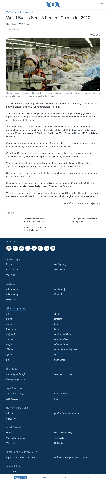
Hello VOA (10, 299)
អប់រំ (7, 360)
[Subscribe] (52, 248)
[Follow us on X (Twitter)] (15, 248)
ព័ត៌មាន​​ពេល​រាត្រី (12, 294)
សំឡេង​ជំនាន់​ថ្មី (59, 289)
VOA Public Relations (15, 438)
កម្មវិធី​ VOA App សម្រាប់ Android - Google (71, 457)
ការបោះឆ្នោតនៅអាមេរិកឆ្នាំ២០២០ (66, 350)
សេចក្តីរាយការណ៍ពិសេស (63, 334)
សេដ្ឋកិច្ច (9, 344)
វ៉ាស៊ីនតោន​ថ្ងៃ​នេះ (12, 270)
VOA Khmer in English (19, 12)
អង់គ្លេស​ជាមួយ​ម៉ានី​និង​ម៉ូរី (15, 374)
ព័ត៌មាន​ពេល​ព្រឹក (12, 289)
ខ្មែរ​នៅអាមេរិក (11, 329)
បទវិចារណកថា (59, 360)
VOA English (11, 443)
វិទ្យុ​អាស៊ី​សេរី (58, 443)
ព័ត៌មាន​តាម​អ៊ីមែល (60, 394)
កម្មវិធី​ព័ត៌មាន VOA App (15, 394)
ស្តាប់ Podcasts (12, 399)
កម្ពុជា (8, 314)
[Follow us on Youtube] (21, 248)
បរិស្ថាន (56, 314)
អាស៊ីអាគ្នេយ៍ (10, 334)
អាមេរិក (9, 324)
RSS (56, 399)
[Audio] (66, 477)
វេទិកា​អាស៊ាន (59, 294)
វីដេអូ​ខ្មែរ (9, 265)
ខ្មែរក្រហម (57, 329)
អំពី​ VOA (9, 413)
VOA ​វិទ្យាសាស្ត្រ (60, 265)
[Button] (95, 34)
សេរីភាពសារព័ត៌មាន (61, 344)
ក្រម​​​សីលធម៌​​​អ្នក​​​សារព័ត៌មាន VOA (66, 413)
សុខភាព (9, 355)
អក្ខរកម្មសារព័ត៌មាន (61, 339)
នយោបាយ (10, 339)
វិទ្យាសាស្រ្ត (58, 319)
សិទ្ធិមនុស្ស (10, 350)
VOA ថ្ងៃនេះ (10, 275)
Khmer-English (60, 355)
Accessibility (59, 438)
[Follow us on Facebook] (9, 248)
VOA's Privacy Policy (63, 433)
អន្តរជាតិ (9, 319)
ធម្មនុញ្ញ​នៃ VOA (12, 418)
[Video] (44, 477)
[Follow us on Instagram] (27, 248)
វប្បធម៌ (56, 324)
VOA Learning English (63, 374)
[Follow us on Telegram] (34, 248)
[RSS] (40, 248)
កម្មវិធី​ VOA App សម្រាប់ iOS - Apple (20, 457)
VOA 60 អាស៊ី (59, 270)
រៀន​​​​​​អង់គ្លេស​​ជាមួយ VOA (15, 379)
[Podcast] (46, 248)
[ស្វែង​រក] (88, 477)
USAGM (9, 433)
